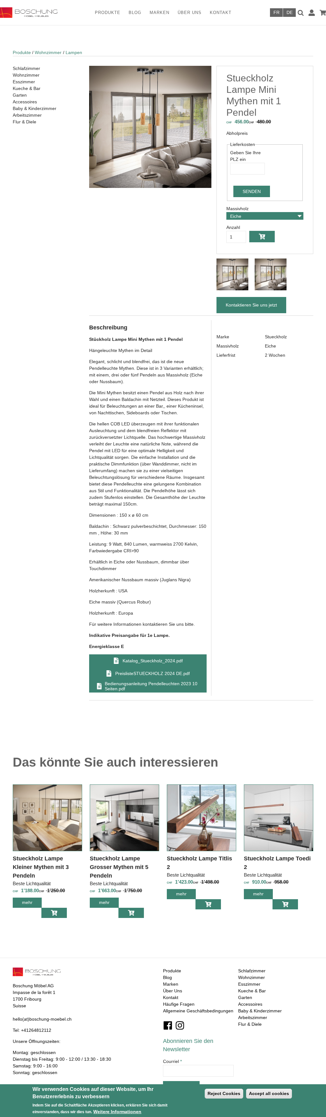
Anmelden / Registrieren (311, 13)
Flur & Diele (24, 121)
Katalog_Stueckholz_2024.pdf (153, 660)
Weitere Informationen (117, 1111)
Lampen (74, 52)
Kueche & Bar (26, 88)
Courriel (172, 1061)
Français (276, 12)
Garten (20, 95)
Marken (159, 12)
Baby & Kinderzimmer (34, 108)
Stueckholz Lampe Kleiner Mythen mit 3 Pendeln (41, 867)
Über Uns (190, 12)
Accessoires (25, 101)
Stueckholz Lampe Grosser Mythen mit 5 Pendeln (119, 867)
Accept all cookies (269, 1093)
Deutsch (289, 12)
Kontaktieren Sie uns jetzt (251, 304)
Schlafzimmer (26, 68)
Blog (135, 12)
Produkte (107, 12)
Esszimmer (24, 81)
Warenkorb (323, 13)
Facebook (168, 1025)
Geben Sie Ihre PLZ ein (245, 156)
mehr (32, 904)
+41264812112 (36, 1030)
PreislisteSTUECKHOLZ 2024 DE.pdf (152, 673)
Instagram (180, 1025)
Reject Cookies (224, 1093)
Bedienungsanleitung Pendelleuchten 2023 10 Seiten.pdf (151, 686)
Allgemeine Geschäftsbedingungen (198, 1010)
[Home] (32, 12)
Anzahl (233, 227)
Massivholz (237, 208)
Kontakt (220, 12)
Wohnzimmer (48, 52)
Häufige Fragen (179, 1004)
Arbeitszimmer (27, 115)
